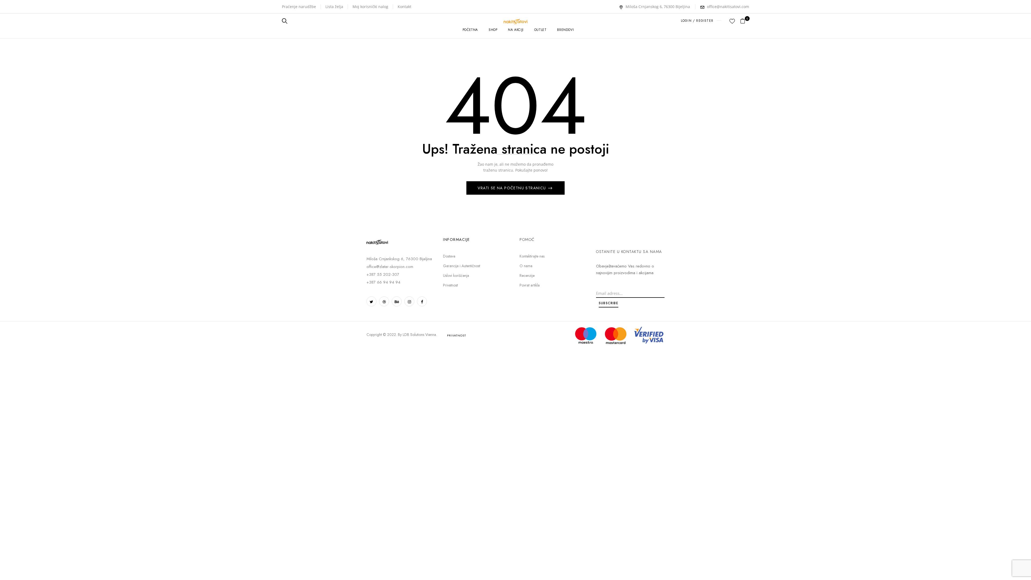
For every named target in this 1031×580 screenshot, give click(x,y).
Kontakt (404, 6)
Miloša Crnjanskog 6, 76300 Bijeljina (658, 6)
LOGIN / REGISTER (697, 20)
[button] (744, 21)
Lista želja (334, 6)
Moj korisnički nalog (370, 6)
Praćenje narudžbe (299, 6)
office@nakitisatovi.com (728, 6)
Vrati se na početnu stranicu (512, 188)
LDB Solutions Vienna (419, 334)
